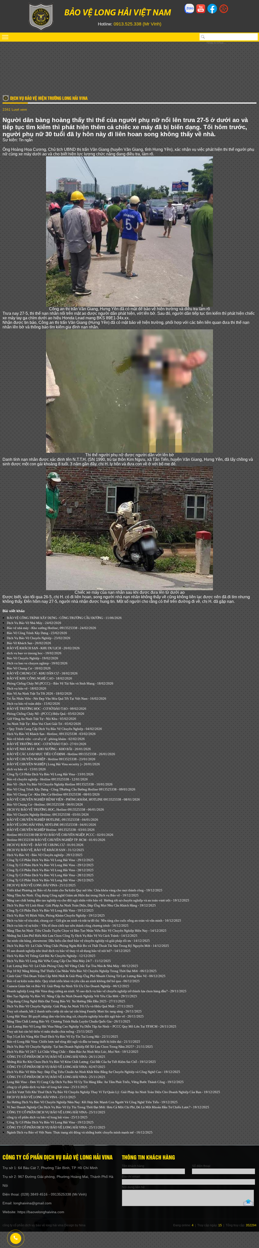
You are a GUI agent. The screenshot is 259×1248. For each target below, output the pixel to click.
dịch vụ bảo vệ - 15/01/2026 (26, 769)
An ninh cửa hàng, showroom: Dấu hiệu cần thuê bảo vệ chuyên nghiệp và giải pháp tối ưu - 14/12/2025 (78, 941)
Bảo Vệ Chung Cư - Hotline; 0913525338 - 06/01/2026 (45, 804)
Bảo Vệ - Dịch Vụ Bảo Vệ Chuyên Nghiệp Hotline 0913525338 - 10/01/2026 (60, 784)
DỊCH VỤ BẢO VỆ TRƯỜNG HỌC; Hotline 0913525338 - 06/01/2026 (55, 809)
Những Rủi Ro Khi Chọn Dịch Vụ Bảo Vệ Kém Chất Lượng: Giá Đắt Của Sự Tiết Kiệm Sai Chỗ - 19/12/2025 (81, 1062)
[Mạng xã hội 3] (212, 13)
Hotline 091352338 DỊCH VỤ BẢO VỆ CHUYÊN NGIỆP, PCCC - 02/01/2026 (60, 835)
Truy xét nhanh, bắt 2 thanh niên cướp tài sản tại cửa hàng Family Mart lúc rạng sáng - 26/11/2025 (74, 1011)
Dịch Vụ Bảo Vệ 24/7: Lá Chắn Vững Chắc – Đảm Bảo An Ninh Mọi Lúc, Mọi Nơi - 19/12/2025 (72, 1052)
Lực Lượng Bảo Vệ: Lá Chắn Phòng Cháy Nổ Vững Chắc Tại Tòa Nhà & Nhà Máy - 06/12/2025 (72, 966)
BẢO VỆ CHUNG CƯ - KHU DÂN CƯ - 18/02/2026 (42, 673)
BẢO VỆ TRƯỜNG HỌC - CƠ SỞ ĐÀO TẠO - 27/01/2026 (46, 744)
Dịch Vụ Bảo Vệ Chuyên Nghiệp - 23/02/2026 (38, 638)
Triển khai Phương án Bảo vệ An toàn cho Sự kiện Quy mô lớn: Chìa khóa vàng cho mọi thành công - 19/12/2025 (84, 890)
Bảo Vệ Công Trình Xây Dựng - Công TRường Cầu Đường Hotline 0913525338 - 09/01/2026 (71, 789)
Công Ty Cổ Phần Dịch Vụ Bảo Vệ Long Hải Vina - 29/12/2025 (50, 860)
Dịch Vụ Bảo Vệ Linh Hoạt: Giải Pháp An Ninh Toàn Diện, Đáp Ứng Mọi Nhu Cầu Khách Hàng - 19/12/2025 (81, 905)
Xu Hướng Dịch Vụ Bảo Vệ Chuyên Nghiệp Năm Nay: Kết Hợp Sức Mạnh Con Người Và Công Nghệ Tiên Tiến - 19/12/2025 (92, 1102)
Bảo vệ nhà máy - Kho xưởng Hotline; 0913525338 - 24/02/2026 (51, 628)
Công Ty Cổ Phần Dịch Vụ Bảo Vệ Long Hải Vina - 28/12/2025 (50, 870)
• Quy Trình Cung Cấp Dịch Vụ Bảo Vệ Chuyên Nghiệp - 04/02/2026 (54, 729)
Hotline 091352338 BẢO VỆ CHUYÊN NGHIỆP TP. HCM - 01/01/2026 (56, 840)
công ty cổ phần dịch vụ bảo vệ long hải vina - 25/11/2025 (47, 1087)
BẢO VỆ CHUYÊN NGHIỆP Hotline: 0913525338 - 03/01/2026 (51, 830)
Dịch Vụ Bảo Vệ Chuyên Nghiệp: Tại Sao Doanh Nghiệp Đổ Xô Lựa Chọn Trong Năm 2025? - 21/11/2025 (80, 1046)
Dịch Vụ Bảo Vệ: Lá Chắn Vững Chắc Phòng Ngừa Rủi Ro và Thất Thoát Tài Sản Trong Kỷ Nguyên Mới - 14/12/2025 (88, 946)
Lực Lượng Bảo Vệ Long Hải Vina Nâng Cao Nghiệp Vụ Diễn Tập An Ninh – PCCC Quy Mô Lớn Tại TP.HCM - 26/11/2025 (91, 1026)
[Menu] (129, 37)
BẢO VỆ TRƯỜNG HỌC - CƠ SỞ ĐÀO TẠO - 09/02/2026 (46, 709)
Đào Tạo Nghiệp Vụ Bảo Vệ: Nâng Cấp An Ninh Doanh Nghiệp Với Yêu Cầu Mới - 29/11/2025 (72, 996)
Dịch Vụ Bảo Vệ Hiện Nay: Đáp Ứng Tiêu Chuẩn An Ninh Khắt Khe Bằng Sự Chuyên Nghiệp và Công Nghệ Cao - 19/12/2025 (93, 1072)
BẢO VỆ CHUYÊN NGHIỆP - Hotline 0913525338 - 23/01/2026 (51, 759)
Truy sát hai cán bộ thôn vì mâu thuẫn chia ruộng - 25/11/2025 (50, 1031)
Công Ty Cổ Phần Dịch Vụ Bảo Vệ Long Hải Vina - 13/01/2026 (50, 774)
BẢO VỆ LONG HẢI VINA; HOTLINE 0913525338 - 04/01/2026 (51, 825)
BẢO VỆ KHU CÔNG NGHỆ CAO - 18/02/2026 (39, 678)
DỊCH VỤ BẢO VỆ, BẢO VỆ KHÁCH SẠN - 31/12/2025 (45, 850)
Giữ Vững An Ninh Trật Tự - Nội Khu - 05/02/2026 (41, 719)
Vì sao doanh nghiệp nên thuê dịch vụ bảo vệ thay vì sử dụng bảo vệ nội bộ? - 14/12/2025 (69, 951)
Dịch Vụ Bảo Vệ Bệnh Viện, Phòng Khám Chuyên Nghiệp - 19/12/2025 (56, 915)
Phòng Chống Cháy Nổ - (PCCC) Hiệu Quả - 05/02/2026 (45, 714)
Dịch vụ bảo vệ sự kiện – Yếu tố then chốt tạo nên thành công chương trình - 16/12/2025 (67, 925)
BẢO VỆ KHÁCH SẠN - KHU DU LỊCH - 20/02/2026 (43, 648)
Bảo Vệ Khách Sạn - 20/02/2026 (29, 643)
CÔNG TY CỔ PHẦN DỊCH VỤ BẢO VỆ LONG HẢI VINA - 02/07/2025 (56, 1067)
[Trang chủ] (41, 30)
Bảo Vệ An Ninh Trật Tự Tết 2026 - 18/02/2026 (39, 693)
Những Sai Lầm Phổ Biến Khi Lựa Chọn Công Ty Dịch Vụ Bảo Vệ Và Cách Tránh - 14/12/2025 (72, 936)
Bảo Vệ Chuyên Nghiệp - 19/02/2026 (32, 658)
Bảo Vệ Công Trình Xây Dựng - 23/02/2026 (37, 633)
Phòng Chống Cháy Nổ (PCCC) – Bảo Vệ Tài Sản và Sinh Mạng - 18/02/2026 (60, 683)
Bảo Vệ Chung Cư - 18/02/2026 (29, 668)
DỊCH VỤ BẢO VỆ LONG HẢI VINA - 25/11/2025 (41, 1097)
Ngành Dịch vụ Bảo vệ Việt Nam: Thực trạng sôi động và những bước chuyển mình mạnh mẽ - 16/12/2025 (80, 1132)
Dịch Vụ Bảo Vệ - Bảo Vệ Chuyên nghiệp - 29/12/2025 (44, 855)
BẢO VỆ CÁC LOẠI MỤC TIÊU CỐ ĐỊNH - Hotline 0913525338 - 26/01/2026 (61, 754)
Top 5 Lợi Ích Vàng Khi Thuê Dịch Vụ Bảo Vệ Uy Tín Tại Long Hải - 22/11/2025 (62, 1036)
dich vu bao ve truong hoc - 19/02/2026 (34, 653)
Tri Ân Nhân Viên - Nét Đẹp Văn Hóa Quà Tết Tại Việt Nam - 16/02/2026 (56, 698)
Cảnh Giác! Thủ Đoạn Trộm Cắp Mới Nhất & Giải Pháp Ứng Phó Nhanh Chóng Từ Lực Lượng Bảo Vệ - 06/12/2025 (86, 976)
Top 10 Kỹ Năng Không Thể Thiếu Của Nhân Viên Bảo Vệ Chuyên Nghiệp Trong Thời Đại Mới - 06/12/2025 (82, 971)
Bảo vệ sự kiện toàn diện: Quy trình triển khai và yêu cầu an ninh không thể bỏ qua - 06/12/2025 (73, 981)
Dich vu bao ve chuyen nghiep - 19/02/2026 (37, 663)
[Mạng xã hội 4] (223, 12)
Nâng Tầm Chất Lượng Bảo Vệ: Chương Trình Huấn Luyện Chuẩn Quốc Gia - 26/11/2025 (68, 1021)
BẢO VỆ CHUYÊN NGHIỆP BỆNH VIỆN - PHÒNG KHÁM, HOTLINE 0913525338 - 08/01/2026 (73, 799)
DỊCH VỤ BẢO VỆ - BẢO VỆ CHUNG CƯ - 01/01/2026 (45, 845)
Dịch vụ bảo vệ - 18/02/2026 (26, 688)
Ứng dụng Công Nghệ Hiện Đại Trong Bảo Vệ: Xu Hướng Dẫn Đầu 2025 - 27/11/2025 (66, 1001)
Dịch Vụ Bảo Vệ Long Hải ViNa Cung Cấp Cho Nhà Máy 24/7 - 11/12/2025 (59, 961)
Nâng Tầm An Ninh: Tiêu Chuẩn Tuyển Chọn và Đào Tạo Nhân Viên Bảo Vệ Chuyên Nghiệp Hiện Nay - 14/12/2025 (86, 930)
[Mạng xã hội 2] (200, 12)
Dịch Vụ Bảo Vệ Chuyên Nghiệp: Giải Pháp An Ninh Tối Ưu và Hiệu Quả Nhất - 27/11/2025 (70, 1006)
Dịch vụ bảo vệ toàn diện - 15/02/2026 (33, 703)
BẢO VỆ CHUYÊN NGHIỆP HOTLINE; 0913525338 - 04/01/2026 (52, 819)
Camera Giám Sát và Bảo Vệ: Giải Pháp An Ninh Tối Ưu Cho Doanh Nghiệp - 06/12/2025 (68, 986)
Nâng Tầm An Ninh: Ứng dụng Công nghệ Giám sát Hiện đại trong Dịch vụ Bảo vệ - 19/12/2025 (73, 895)
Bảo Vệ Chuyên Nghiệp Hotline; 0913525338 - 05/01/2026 (48, 814)
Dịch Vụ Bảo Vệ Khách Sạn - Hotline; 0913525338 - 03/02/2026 (51, 734)
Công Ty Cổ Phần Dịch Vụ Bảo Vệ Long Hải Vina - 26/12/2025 (50, 880)
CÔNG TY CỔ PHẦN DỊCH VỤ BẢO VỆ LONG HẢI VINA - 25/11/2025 (56, 1077)
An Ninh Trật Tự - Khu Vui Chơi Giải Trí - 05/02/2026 (44, 724)
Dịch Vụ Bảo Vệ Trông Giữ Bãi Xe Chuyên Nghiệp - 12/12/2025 (51, 956)
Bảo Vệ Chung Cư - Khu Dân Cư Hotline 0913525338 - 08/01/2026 (53, 794)
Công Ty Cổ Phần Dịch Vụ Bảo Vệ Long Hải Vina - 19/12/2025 (50, 910)
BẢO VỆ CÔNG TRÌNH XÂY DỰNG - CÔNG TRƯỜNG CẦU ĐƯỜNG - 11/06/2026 (64, 618)
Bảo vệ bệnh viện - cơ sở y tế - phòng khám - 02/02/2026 (46, 739)
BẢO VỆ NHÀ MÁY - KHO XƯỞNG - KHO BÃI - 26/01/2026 (49, 749)
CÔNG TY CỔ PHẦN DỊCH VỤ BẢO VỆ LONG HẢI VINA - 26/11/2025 (56, 1057)
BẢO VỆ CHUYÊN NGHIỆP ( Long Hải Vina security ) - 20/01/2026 (53, 764)
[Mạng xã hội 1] (189, 13)
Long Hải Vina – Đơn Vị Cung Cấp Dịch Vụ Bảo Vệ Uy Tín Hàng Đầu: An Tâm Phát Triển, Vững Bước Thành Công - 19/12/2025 (95, 1082)
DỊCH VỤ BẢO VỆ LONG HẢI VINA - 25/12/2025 (41, 885)
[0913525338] (15, 1238)
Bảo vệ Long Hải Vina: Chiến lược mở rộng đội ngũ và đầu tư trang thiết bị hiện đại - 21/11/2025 (73, 1041)
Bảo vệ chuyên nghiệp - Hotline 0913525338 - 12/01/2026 (47, 779)
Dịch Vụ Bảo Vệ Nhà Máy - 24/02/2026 (34, 623)
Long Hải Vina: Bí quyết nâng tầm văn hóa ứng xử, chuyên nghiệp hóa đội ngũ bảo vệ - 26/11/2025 (75, 1016)
